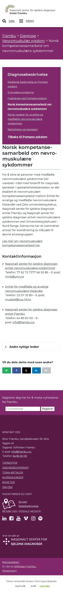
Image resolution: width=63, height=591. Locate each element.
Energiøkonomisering (21, 92)
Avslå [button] (33, 586)
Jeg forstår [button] (20, 586)
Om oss (7, 487)
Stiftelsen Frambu (25, 566)
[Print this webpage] (46, 370)
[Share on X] (26, 370)
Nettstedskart (10, 562)
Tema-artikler (12, 472)
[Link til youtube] (18, 519)
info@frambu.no (23, 322)
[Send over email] (6, 370)
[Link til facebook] (11, 519)
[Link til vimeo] (25, 519)
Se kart (23, 501)
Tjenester (9, 462)
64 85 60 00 (20, 456)
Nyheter (8, 482)
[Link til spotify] (40, 519)
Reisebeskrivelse (29, 506)
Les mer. (45, 585)
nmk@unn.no (14, 276)
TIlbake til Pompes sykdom (27, 137)
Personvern (9, 570)
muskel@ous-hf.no (18, 299)
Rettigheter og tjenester (23, 129)
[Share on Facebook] (16, 370)
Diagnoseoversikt (15, 467)
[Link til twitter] (4, 519)
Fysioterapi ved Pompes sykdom (27, 98)
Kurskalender (12, 477)
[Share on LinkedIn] (36, 370)
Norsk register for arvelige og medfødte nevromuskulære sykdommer (25, 119)
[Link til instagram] (33, 519)
